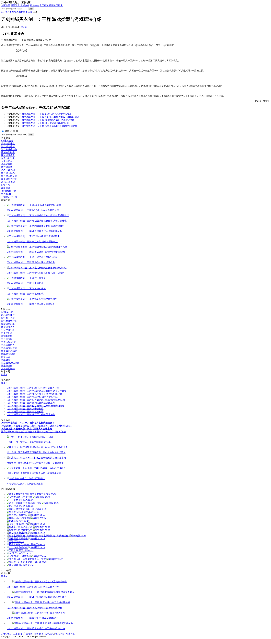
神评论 (24, 27)
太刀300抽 (6, 194)
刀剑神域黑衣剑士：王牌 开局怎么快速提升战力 (31, 402)
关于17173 (6, 634)
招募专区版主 (56, 5)
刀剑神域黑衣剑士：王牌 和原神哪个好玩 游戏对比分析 (47, 120)
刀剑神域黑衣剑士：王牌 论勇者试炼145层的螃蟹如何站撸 (48, 126)
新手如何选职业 (9, 179)
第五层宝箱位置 (9, 176)
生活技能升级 (8, 158)
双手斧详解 (6, 365)
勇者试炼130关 (8, 170)
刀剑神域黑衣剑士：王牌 (19, 12)
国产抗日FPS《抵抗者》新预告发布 (19, 431)
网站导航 (70, 634)
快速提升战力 (8, 155)
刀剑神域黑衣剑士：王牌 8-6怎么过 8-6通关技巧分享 (45, 114)
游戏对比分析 (8, 146)
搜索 (31, 9)
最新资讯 (15, 5)
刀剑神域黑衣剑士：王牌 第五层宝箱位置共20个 (31, 414)
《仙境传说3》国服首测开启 (15, 425)
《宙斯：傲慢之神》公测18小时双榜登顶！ (50, 425)
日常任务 (5, 185)
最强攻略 (24, 5)
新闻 (15, 131)
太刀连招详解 (8, 368)
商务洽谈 (38, 634)
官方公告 (34, 5)
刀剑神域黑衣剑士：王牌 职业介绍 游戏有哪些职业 (44, 123)
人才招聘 (17, 634)
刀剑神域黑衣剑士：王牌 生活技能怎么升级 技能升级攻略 (35, 405)
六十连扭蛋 (6, 161)
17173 (4, 12)
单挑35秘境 (6, 164)
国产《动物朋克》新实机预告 (51, 431)
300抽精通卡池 (8, 191)
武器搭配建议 (8, 143)
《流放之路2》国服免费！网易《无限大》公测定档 (26, 428)
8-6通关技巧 (7, 140)
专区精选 (44, 5)
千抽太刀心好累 (9, 197)
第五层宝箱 (6, 167)
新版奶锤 (5, 188)
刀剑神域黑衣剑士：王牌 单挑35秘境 (25, 411)
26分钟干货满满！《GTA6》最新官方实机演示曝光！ (27, 422)
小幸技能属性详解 (10, 362)
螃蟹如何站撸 (8, 152)
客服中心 (59, 634)
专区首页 (5, 5)
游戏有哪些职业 (9, 149)
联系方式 (49, 634)
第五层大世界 (8, 173)
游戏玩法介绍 (8, 182)
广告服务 (27, 634)
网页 (7, 131)
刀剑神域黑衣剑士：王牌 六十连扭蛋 (25, 408)
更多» (4, 374)
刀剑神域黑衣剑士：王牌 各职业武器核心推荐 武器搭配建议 (49, 117)
